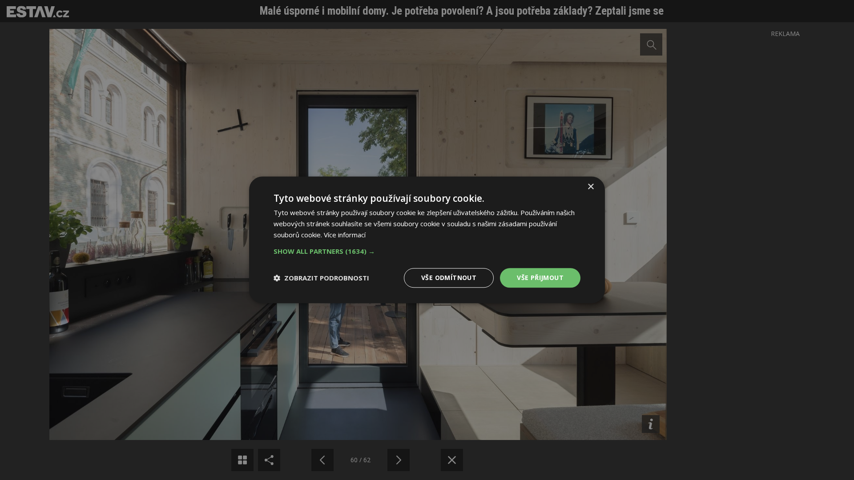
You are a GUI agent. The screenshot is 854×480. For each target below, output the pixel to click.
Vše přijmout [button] (540, 277)
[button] (427, 251)
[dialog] (427, 240)
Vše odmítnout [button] (448, 277)
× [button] (590, 187)
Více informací (345, 234)
